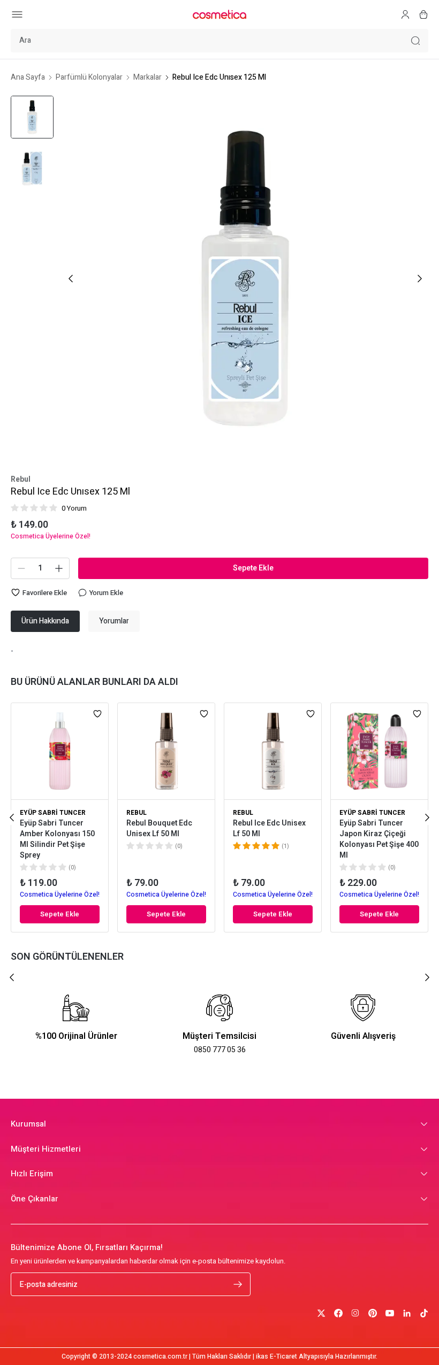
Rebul (21, 479)
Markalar (147, 77)
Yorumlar (114, 621)
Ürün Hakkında (45, 621)
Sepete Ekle (253, 568)
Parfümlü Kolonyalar (89, 77)
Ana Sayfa (28, 77)
